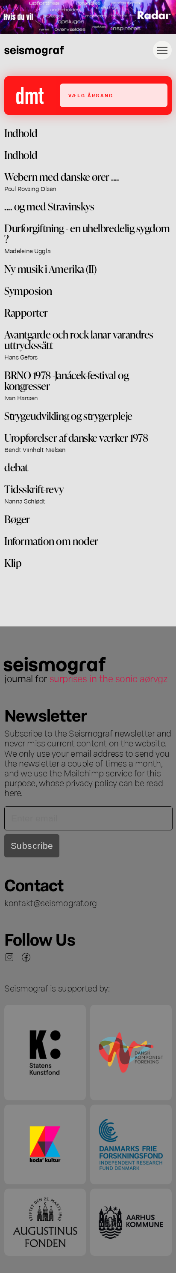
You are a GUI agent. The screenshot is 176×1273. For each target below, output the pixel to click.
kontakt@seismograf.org (50, 902)
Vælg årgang (90, 95)
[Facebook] (26, 957)
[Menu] (162, 50)
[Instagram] (9, 957)
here (12, 792)
